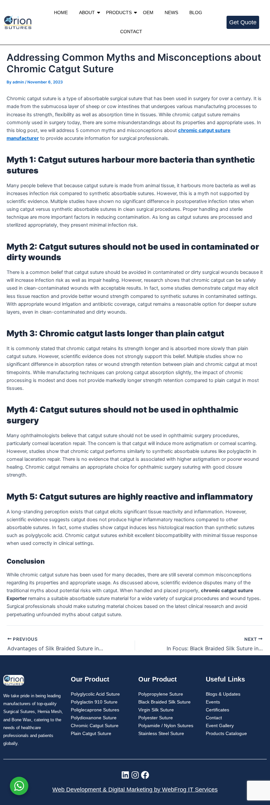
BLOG (195, 12)
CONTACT (131, 31)
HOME (61, 12)
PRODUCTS (119, 12)
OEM (148, 12)
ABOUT (87, 12)
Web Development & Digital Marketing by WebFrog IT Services (135, 789)
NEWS (171, 12)
